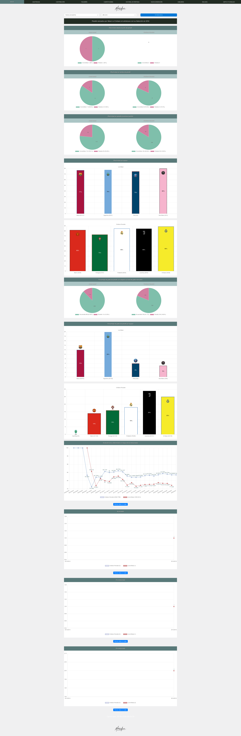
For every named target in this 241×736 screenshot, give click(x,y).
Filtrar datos (159, 15)
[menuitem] (12, 2)
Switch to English (229, 2)
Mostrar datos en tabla (120, 504)
